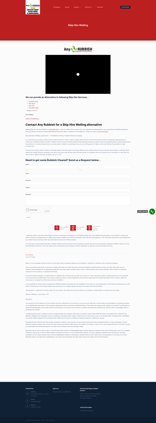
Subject (28, 187)
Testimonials (56, 7)
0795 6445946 (125, 7)
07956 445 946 (36, 407)
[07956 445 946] (152, 211)
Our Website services (86, 410)
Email (27, 173)
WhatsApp (100, 7)
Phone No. (28, 180)
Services (76, 7)
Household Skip (34, 108)
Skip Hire (31, 105)
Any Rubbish (29, 255)
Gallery (67, 7)
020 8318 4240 (53, 129)
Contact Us (88, 7)
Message (28, 194)
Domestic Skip (33, 101)
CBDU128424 (87, 398)
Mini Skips (32, 103)
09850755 (67, 392)
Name (27, 164)
